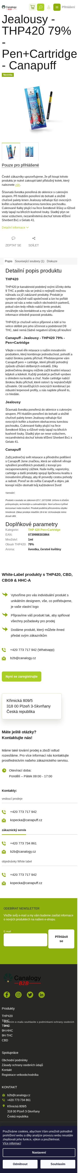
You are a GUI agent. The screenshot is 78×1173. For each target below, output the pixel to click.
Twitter (30, 995)
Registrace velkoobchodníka (20, 1074)
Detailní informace (13, 227)
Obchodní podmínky (15, 1060)
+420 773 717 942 (23, 812)
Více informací (12, 1143)
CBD (5, 1040)
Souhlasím (58, 1164)
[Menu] (57, 7)
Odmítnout (20, 1164)
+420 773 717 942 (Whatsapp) (32, 650)
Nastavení (39, 1152)
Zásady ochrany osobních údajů (22, 1065)
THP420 (7, 1016)
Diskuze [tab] (52, 261)
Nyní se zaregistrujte (22, 676)
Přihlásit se (61, 939)
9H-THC (7, 1035)
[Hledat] (40, 7)
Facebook (7, 995)
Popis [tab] (8, 261)
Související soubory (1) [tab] (29, 261)
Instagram (18, 995)
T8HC (6, 1021)
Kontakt (7, 1070)
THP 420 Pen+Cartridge (44, 529)
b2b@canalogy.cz (23, 658)
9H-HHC (7, 1030)
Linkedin (41, 995)
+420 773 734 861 (23, 843)
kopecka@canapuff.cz (26, 820)
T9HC (6, 1025)
